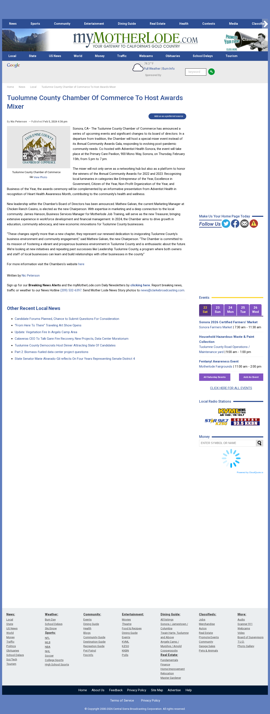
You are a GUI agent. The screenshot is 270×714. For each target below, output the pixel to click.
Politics (11, 646)
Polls (125, 655)
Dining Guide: (170, 614)
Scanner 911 (245, 624)
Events (87, 619)
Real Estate (157, 23)
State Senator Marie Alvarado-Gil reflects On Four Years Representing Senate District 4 (75, 359)
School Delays (203, 56)
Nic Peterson (31, 275)
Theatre (126, 624)
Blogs (86, 632)
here (81, 264)
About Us (98, 690)
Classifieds (260, 23)
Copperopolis (169, 650)
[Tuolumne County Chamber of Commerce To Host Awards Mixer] (38, 167)
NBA (47, 646)
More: (242, 614)
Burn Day (50, 619)
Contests (208, 23)
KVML (125, 641)
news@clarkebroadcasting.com (162, 290)
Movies (126, 619)
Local (12, 56)
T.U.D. (241, 641)
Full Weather (152, 68)
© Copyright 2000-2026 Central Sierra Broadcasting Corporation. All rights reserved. (135, 708)
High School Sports (57, 664)
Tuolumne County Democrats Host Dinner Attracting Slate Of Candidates (65, 345)
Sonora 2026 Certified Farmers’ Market (228, 322)
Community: (92, 614)
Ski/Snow (51, 628)
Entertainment (94, 23)
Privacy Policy (136, 690)
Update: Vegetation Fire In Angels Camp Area (46, 332)
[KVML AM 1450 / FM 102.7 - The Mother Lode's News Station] (232, 411)
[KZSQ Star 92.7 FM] (215, 420)
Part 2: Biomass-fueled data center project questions (51, 352)
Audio (241, 619)
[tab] (205, 310)
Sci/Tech (11, 659)
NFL (47, 637)
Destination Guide (94, 641)
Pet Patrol (89, 650)
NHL (47, 651)
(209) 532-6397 (70, 290)
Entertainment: (133, 614)
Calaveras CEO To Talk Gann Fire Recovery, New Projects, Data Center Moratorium (71, 339)
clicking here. (140, 285)
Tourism (231, 56)
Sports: (50, 633)
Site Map (157, 690)
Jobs (202, 619)
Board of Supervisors (250, 637)
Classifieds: (207, 614)
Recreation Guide (93, 646)
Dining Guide (127, 23)
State (32, 56)
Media (233, 23)
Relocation (167, 673)
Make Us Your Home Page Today (224, 216)
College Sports (54, 660)
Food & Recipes (132, 628)
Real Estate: (169, 655)
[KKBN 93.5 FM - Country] (245, 420)
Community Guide (94, 637)
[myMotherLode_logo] (135, 40)
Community (62, 23)
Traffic (122, 56)
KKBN (125, 650)
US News (55, 56)
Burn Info (168, 68)
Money (99, 56)
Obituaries (173, 56)
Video (241, 632)
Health (183, 23)
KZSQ (125, 646)
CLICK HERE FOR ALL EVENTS (231, 388)
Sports (35, 23)
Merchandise (207, 624)
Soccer (49, 655)
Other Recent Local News (33, 308)
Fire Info (88, 655)
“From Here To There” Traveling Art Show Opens (48, 325)
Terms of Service (122, 700)
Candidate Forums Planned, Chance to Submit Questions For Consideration (67, 319)
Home (82, 690)
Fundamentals (169, 660)
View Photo (40, 177)
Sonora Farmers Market (215, 327)
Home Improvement (173, 669)
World (78, 56)
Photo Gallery (246, 646)
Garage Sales (207, 646)
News (13, 23)
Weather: (51, 614)
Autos (203, 628)
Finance (165, 664)
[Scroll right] (265, 24)
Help (189, 690)
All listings (167, 619)
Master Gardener (171, 677)
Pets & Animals (208, 650)
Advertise (174, 690)
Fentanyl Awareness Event (219, 361)
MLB (47, 642)
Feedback (116, 690)
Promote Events (209, 637)
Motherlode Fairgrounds (215, 366)
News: (10, 614)
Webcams (146, 56)
